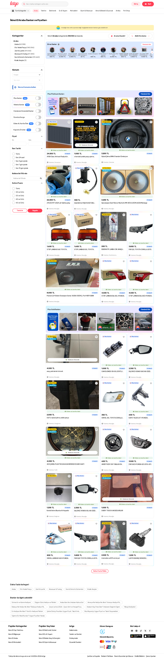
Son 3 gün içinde (21, 161)
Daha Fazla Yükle (99, 571)
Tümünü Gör (146, 44)
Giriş (136, 4)
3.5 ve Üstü (20, 196)
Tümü (18, 154)
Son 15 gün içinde (22, 168)
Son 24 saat (20, 157)
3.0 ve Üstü (20, 192)
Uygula (35, 210)
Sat (149, 4)
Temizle (20, 210)
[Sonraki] (152, 52)
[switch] (38, 98)
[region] (99, 52)
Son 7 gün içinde (21, 165)
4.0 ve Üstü (20, 199)
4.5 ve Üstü (20, 203)
